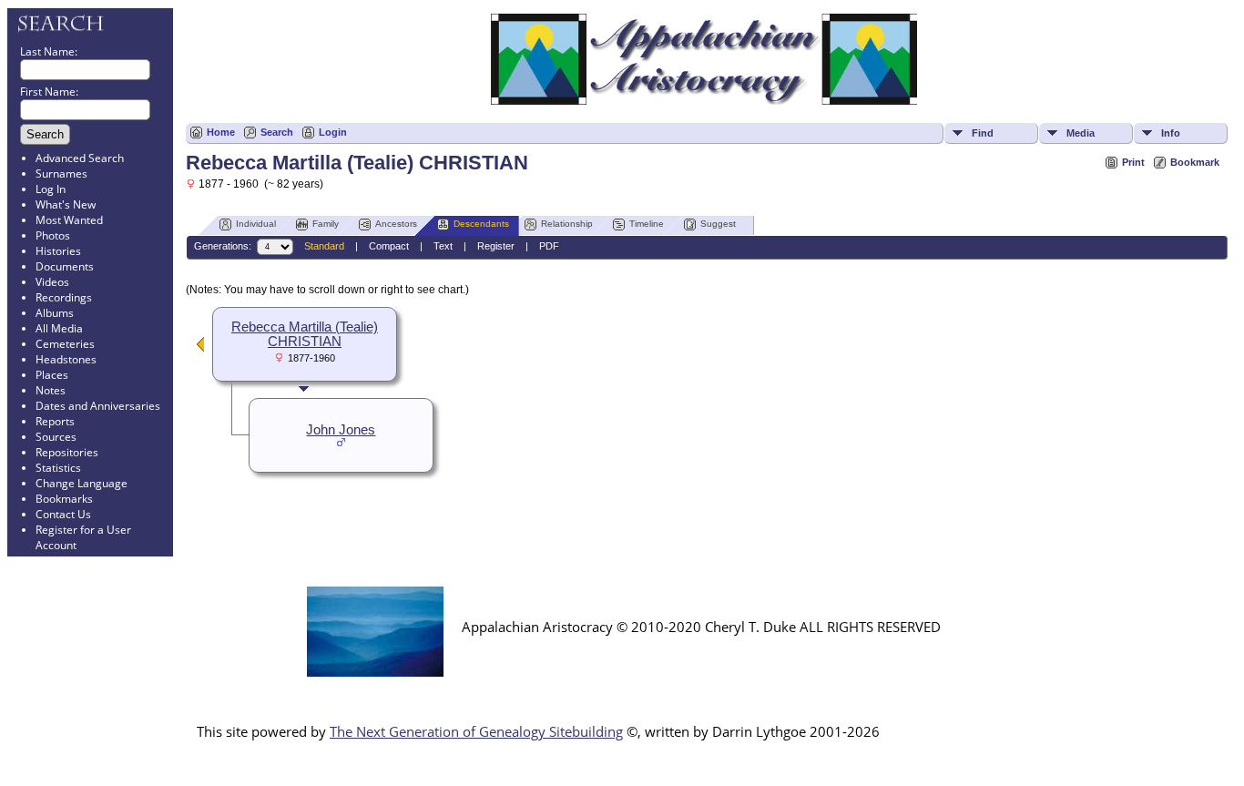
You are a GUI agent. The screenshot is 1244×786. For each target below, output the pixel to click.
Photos (53, 235)
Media (1080, 133)
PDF (549, 245)
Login (333, 132)
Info (1170, 133)
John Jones (340, 430)
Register (496, 245)
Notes (51, 390)
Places (52, 375)
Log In (51, 189)
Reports (55, 421)
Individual (256, 224)
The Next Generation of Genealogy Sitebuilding (476, 731)
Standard (324, 245)
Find (983, 133)
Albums (55, 313)
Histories (58, 251)
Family (325, 224)
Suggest (718, 224)
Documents (65, 266)
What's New (66, 204)
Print (1133, 162)
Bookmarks (64, 498)
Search (276, 132)
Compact (389, 245)
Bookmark (1194, 162)
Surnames (61, 173)
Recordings (64, 297)
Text (443, 245)
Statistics (58, 467)
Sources (56, 436)
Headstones (66, 359)
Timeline (646, 224)
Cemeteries (65, 344)
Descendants (481, 224)
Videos (52, 282)
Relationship (567, 224)
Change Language (81, 483)
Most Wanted (69, 220)
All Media (59, 328)
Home (221, 132)
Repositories (67, 452)
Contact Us (63, 514)
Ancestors (396, 224)
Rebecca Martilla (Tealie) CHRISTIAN (304, 334)
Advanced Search (80, 158)
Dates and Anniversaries (98, 405)
